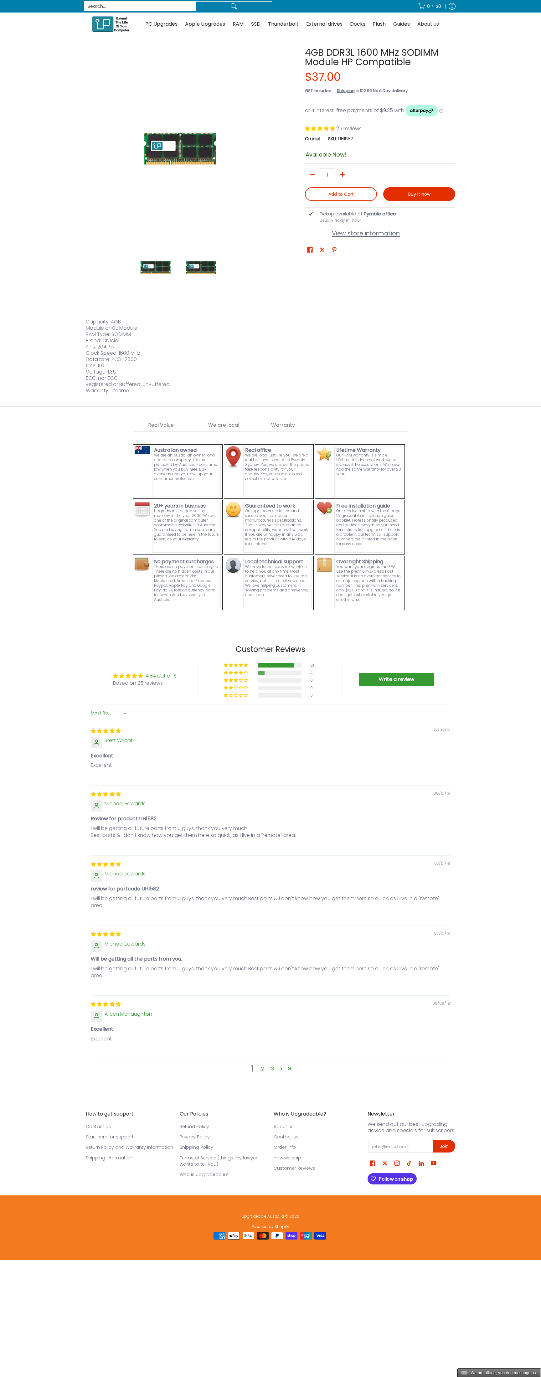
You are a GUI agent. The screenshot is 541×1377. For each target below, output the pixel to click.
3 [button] (272, 1068)
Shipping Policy (196, 1147)
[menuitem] (430, 6)
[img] (106, 731)
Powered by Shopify (270, 1226)
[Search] (234, 6)
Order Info (285, 1147)
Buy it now (419, 194)
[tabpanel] (270, 521)
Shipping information (109, 1158)
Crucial (312, 139)
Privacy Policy (195, 1137)
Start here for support (110, 1137)
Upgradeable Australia (263, 1216)
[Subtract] (312, 175)
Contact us (98, 1126)
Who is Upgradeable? (204, 1174)
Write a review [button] (396, 679)
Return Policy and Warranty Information (129, 1147)
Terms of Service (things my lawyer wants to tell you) (218, 1161)
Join (444, 1146)
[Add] (342, 175)
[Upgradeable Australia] (111, 24)
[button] (320, 128)
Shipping (346, 90)
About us (284, 1126)
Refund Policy (194, 1126)
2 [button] (262, 1068)
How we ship (287, 1158)
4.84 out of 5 (161, 675)
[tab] (161, 425)
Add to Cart (341, 194)
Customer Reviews (294, 1168)
